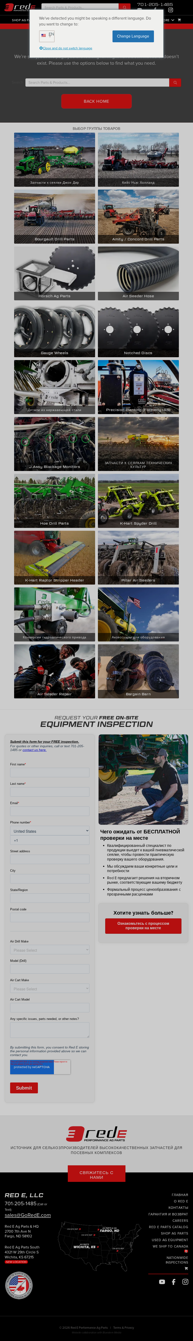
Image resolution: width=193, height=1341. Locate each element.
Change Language (133, 36)
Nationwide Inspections (177, 1260)
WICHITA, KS (177, 27)
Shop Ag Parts (24, 20)
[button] (125, 7)
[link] (22, 1233)
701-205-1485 (155, 4)
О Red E (181, 1201)
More (165, 20)
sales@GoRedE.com (28, 1215)
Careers (180, 1221)
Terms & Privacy (123, 1328)
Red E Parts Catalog (168, 1227)
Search (17, 82)
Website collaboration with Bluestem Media (96, 1332)
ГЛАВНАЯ (180, 1195)
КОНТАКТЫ (178, 1208)
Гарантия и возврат (168, 1214)
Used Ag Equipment (170, 1240)
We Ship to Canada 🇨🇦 (170, 1248)
